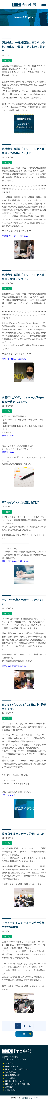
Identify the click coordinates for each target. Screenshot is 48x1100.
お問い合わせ (11, 1090)
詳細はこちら (8, 435)
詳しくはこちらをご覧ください (16, 561)
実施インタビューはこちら (14, 359)
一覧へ (24, 1034)
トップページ (11, 1063)
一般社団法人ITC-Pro (30, 1098)
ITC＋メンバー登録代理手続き (18, 1084)
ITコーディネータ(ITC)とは (16, 1069)
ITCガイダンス (8, 795)
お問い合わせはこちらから (14, 666)
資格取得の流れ (11, 1072)
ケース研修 (10, 1078)
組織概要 (9, 1087)
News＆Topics (11, 1066)
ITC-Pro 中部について (14, 1081)
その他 (7, 60)
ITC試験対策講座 (12, 1075)
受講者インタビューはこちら (15, 236)
